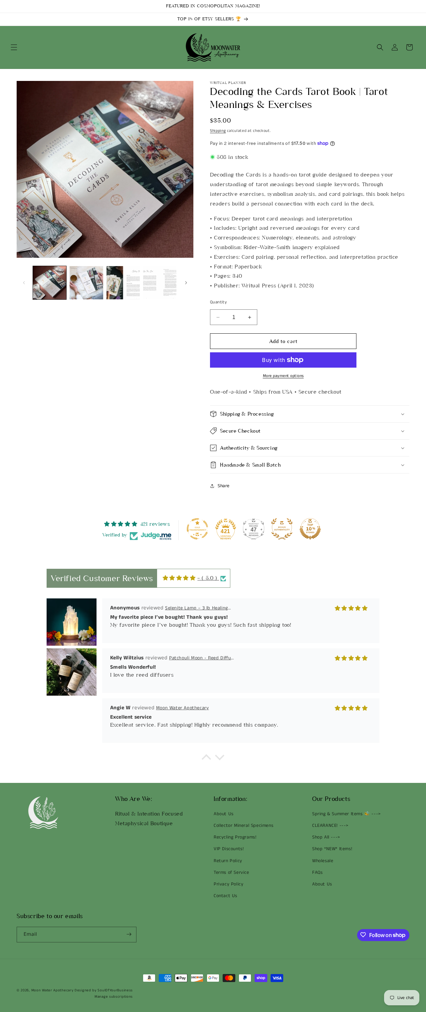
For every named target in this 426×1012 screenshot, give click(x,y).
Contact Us (225, 895)
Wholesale (322, 860)
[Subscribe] (128, 934)
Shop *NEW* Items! (332, 849)
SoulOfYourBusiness (115, 990)
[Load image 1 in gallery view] (49, 282)
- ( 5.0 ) (208, 578)
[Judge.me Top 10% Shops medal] (310, 528)
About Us (224, 814)
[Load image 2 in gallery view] (86, 282)
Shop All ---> (326, 837)
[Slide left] (24, 282)
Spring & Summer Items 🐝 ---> (346, 814)
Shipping (218, 131)
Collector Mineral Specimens (243, 825)
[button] (14, 47)
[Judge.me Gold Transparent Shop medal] (197, 528)
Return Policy (228, 860)
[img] (179, 578)
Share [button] (224, 486)
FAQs (317, 872)
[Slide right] (186, 282)
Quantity (218, 302)
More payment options (283, 376)
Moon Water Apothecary (52, 990)
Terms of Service (231, 872)
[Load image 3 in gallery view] (123, 282)
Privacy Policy (228, 884)
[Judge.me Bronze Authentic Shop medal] (282, 528)
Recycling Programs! (235, 837)
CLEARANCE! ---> (330, 825)
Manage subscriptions (114, 996)
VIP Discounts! (229, 849)
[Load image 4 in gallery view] (159, 282)
